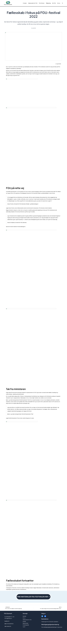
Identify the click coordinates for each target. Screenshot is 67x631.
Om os (58, 3)
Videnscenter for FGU (32, 3)
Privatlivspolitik (26, 625)
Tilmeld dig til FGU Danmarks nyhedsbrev (49, 621)
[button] (62, 3)
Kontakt (24, 621)
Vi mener (25, 3)
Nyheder (24, 616)
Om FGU (54, 3)
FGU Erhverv (41, 3)
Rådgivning (48, 3)
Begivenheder (25, 623)
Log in (24, 626)
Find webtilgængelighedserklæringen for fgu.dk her (51, 627)
